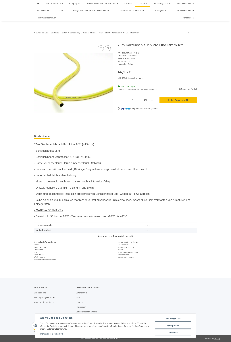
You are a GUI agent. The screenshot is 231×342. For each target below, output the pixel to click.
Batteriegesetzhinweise (86, 311)
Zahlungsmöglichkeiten (44, 297)
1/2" (129, 61)
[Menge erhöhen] (152, 100)
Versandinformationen (44, 302)
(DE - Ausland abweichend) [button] (147, 89)
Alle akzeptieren (173, 319)
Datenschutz (57, 334)
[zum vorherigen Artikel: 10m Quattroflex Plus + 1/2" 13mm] (188, 33)
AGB (78, 297)
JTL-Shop (217, 338)
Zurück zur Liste (42, 33)
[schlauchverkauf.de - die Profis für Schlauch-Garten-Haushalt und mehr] (38, 3)
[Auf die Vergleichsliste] (101, 48)
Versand (139, 78)
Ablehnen (173, 332)
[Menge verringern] (121, 100)
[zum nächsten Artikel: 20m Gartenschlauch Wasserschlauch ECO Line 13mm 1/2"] (194, 33)
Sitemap (79, 302)
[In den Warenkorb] (36, 41)
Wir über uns (40, 292)
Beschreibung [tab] (42, 136)
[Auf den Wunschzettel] (108, 48)
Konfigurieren (173, 325)
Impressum (44, 334)
